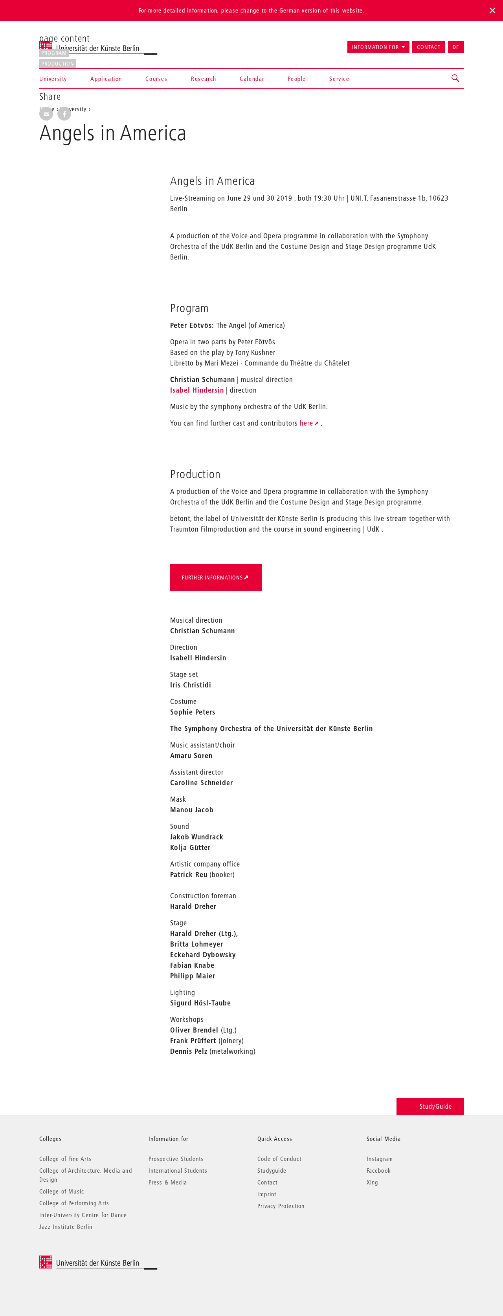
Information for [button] (375, 47)
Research (204, 78)
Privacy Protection (281, 1206)
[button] (456, 78)
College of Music (61, 1191)
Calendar (252, 78)
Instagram (380, 1158)
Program (54, 53)
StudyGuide (436, 1106)
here (306, 423)
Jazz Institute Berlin (65, 1226)
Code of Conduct (279, 1158)
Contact (429, 47)
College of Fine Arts (65, 1158)
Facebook (379, 1170)
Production (57, 63)
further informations (212, 577)
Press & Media (168, 1182)
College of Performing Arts (74, 1203)
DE (456, 47)
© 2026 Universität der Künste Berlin (80, 1260)
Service (339, 78)
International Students (178, 1170)
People (297, 78)
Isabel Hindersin (197, 390)
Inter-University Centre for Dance (83, 1215)
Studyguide (271, 1170)
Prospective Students (176, 1158)
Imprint (266, 1194)
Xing (372, 1182)
